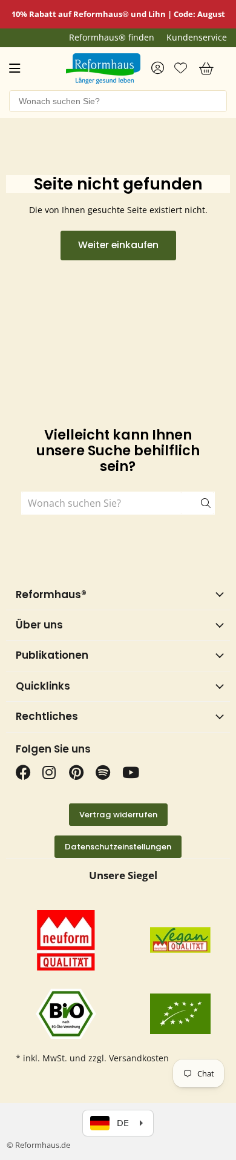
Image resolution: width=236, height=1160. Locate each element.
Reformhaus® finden (111, 37)
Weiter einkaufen (118, 245)
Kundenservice (196, 37)
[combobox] (118, 101)
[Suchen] (198, 503)
